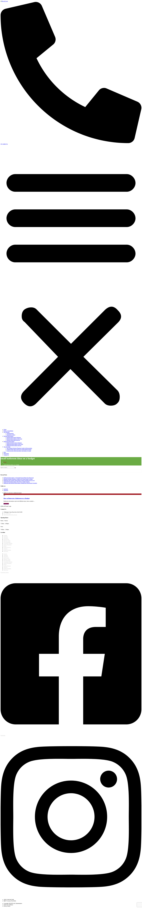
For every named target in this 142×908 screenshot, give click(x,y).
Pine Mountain (7, 542)
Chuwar (5, 548)
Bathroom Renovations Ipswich (14, 445)
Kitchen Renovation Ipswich (13, 440)
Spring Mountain (7, 544)
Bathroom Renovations (9, 441)
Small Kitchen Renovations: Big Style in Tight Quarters (17, 481)
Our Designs (6, 432)
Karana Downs (7, 547)
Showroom (6, 453)
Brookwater (6, 539)
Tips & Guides (7, 446)
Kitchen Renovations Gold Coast (14, 438)
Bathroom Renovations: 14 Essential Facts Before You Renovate (19, 477)
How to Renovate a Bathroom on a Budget (17, 498)
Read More (6, 503)
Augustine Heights (8, 543)
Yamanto (6, 536)
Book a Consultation (8, 430)
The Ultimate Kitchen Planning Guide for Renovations (19, 448)
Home (5, 429)
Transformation (10, 433)
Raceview (6, 551)
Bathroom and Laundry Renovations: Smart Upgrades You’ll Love (19, 480)
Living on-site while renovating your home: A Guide (19, 450)
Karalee (5, 535)
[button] (71, 286)
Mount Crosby (7, 540)
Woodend (6, 538)
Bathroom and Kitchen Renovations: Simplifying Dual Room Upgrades (20, 483)
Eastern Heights (7, 550)
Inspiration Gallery (11, 434)
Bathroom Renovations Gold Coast (15, 444)
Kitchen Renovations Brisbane (14, 437)
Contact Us (6, 454)
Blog (5, 452)
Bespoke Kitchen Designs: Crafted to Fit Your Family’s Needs (18, 479)
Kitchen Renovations (8, 436)
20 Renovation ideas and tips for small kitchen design (19, 449)
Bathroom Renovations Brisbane (14, 442)
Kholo (5, 546)
